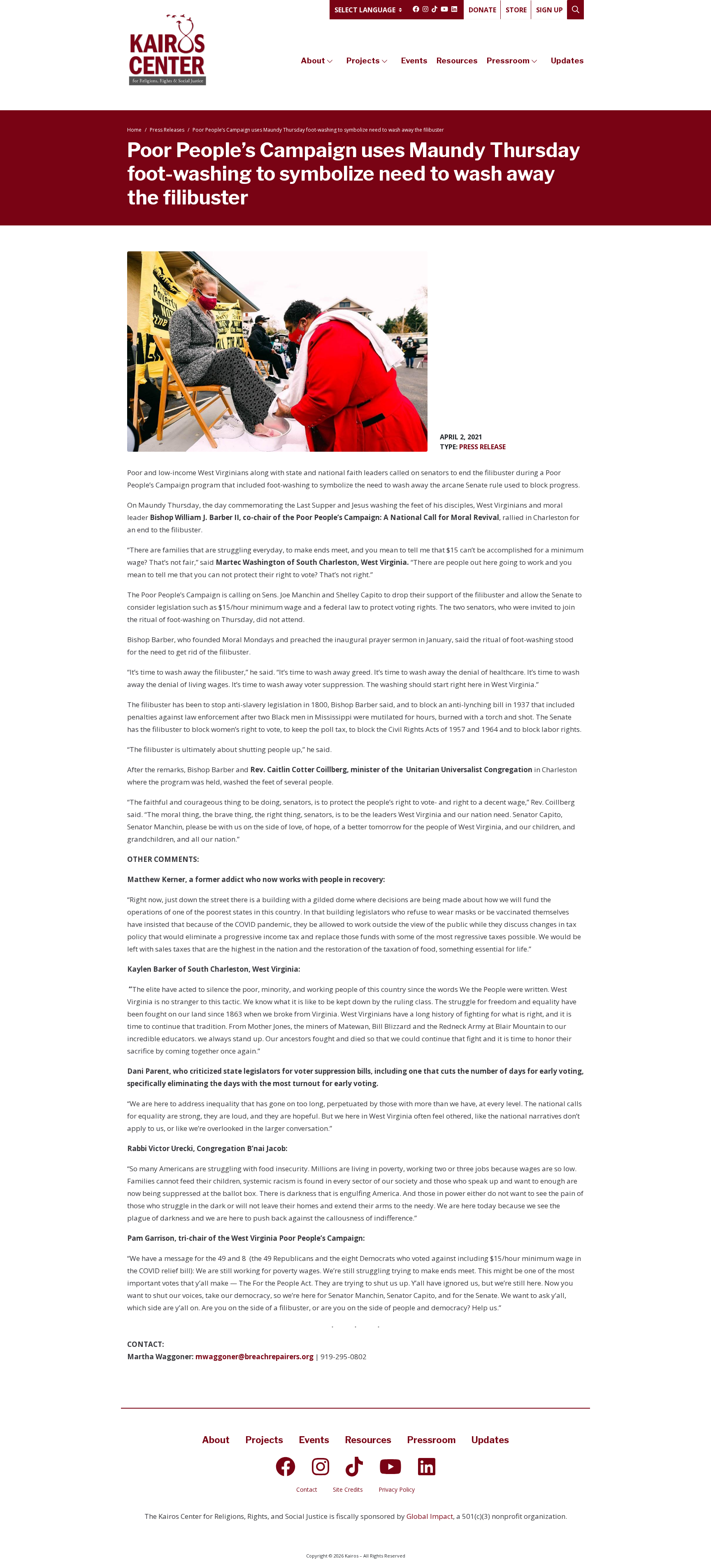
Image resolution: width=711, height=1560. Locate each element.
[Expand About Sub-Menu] (329, 61)
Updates (567, 60)
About (313, 60)
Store (516, 9)
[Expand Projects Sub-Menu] (384, 61)
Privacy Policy (397, 1489)
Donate (482, 9)
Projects (363, 60)
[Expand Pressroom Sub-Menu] (534, 61)
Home (134, 129)
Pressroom (508, 60)
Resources (457, 60)
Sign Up (549, 9)
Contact (306, 1489)
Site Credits (348, 1489)
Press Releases (167, 129)
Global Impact (430, 1516)
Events (414, 60)
